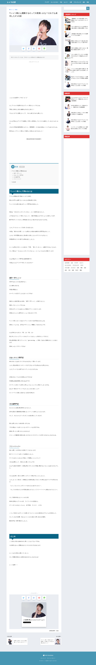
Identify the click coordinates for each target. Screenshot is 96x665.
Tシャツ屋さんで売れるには (19, 171)
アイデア (47, 2)
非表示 (22, 166)
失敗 (88, 2)
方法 (61, 2)
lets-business (49, 655)
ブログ (81, 265)
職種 (57, 630)
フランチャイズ (77, 2)
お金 (72, 262)
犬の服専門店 (17, 177)
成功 (84, 2)
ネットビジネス (54, 2)
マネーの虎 (67, 267)
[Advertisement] (34, 73)
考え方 (77, 270)
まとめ (14, 182)
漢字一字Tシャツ (18, 173)
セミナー (66, 2)
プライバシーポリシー (51, 658)
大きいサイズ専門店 (18, 175)
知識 (73, 270)
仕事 (71, 2)
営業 (81, 267)
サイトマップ (43, 658)
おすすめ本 (67, 262)
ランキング (73, 267)
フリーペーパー (17, 179)
